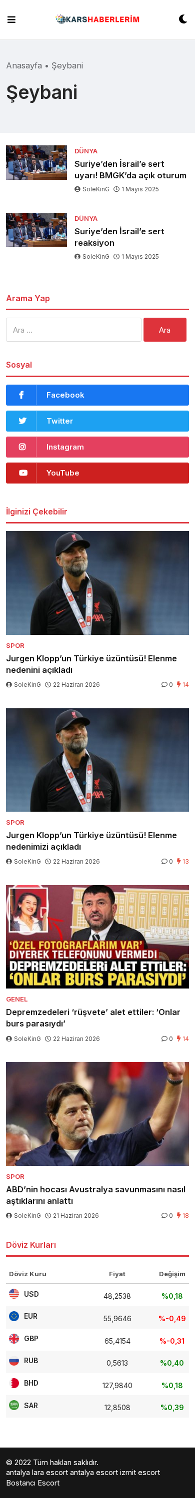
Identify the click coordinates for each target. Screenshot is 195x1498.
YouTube (63, 473)
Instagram (65, 447)
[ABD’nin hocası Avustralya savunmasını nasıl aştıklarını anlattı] (97, 1113)
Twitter (59, 421)
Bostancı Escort (33, 1483)
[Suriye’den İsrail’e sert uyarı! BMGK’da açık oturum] (36, 162)
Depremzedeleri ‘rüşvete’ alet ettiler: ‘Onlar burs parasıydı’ (93, 1017)
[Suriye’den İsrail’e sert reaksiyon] (36, 230)
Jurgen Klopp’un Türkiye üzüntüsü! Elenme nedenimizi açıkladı (91, 841)
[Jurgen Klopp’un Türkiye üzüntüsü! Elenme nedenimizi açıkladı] (97, 760)
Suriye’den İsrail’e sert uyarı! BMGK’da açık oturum (130, 169)
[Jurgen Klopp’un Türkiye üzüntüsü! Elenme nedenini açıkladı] (97, 582)
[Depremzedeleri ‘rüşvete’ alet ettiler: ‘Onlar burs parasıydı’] (97, 937)
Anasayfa (24, 65)
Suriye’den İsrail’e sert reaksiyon (119, 237)
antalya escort (94, 1472)
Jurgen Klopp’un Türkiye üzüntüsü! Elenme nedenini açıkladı (91, 664)
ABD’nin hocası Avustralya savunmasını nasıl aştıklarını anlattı (96, 1195)
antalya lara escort (37, 1472)
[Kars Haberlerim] (97, 19)
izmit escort (140, 1472)
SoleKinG (96, 189)
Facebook (65, 395)
